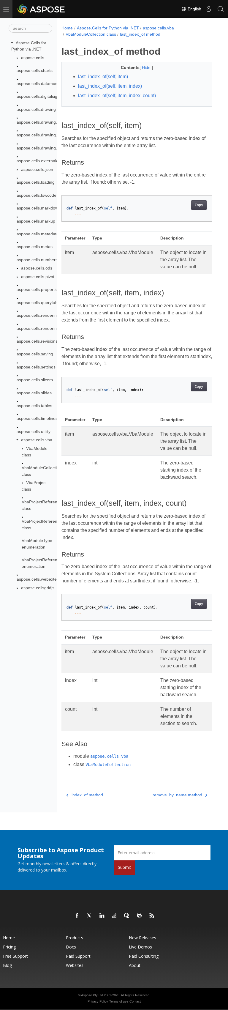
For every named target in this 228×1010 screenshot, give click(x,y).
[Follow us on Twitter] (90, 916)
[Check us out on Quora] (127, 916)
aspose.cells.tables (34, 405)
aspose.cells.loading (36, 182)
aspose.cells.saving (35, 354)
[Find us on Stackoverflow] (114, 916)
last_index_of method (140, 34)
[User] (209, 9)
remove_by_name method (177, 794)
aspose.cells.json (37, 169)
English (193, 9)
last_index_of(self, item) (103, 76)
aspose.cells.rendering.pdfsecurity (49, 328)
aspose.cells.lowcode (36, 195)
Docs (71, 947)
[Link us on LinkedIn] (102, 916)
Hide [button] (147, 67)
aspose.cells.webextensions (43, 579)
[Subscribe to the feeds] (152, 916)
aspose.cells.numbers (37, 259)
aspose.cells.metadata (38, 233)
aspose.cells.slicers (35, 379)
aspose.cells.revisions (37, 341)
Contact (135, 1001)
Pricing (9, 947)
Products (74, 937)
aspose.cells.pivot (37, 276)
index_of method (87, 794)
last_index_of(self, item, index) (110, 86)
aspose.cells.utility (33, 431)
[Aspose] (41, 8)
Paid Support (78, 956)
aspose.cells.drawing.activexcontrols (51, 122)
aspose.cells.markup (36, 221)
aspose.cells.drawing (36, 109)
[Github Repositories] (139, 916)
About (134, 965)
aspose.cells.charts (35, 70)
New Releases (142, 937)
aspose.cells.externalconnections (48, 160)
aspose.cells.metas (35, 246)
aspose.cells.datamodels (40, 83)
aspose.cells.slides (34, 392)
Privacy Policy (98, 1001)
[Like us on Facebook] (77, 916)
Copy (199, 205)
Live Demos (140, 947)
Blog (7, 965)
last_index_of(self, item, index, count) (117, 95)
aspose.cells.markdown (39, 208)
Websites (74, 965)
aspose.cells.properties (38, 289)
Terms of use (118, 1001)
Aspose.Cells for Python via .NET (108, 28)
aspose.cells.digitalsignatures (44, 96)
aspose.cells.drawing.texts (41, 148)
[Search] (220, 9)
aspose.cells (32, 57)
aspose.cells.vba (36, 439)
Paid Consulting (144, 956)
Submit (124, 867)
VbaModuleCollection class (91, 34)
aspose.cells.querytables (40, 302)
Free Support (15, 956)
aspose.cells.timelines (37, 418)
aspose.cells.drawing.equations (46, 135)
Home (67, 28)
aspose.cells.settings (36, 367)
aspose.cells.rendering (38, 315)
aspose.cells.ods (36, 268)
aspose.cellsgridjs (37, 587)
